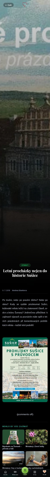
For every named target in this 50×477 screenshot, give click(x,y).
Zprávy (25, 265)
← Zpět (8, 5)
